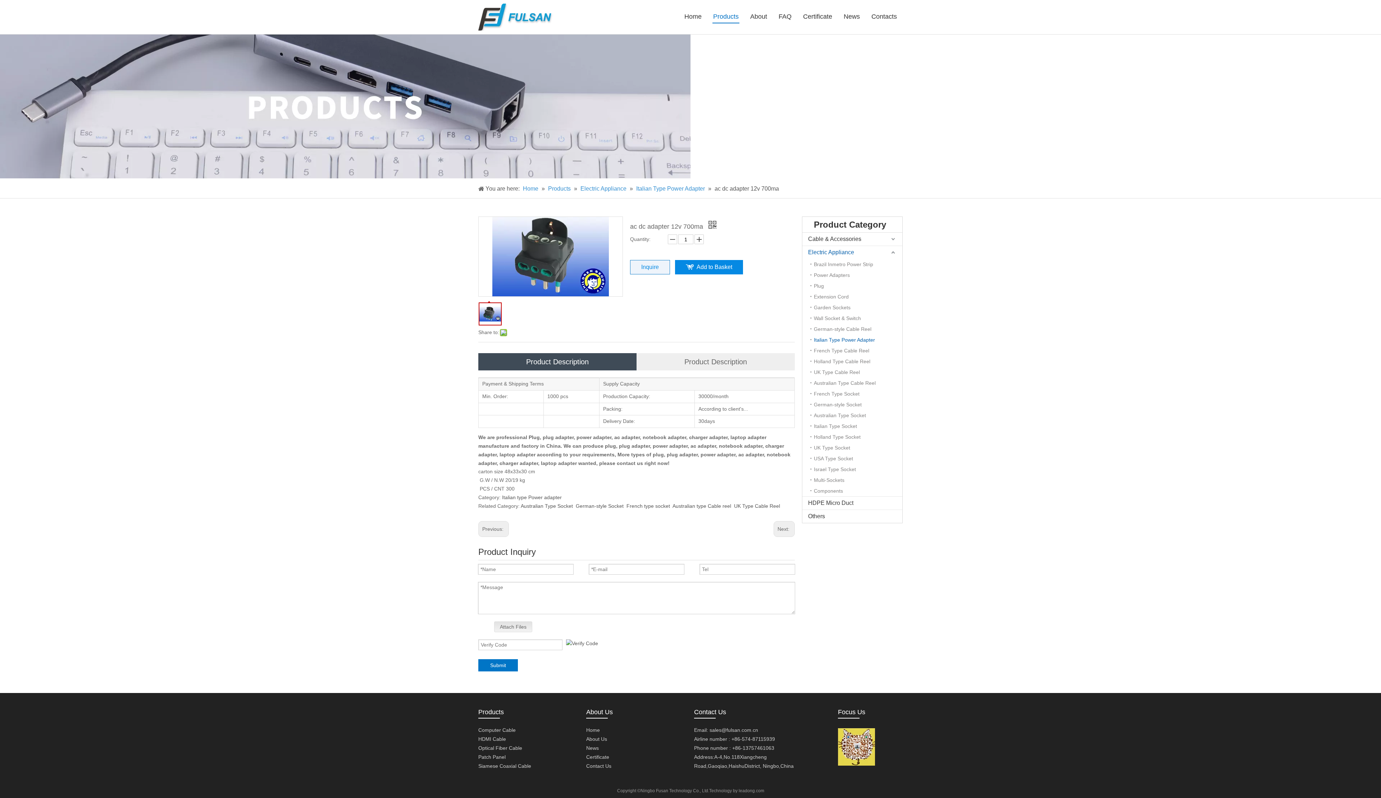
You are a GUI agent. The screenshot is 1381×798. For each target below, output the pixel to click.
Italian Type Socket (835, 426)
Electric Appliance (831, 252)
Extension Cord (831, 297)
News (592, 748)
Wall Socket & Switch (837, 318)
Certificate (597, 757)
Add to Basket (714, 267)
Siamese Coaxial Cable (504, 766)
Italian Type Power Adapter (844, 340)
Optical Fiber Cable (500, 748)
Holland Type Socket (837, 437)
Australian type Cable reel (702, 506)
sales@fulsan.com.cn (734, 730)
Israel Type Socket (835, 469)
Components (828, 491)
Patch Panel (492, 757)
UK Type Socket (832, 448)
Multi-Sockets (829, 480)
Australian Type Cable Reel (845, 383)
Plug (819, 286)
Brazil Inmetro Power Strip (843, 264)
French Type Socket (837, 394)
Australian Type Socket (547, 506)
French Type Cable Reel (841, 351)
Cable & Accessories (834, 239)
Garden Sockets (832, 307)
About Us (596, 739)
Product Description (557, 362)
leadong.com (751, 790)
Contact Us (598, 766)
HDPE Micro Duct (830, 503)
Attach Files (513, 627)
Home (593, 730)
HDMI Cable (492, 739)
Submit (498, 665)
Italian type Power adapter (532, 497)
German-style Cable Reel (842, 329)
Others (816, 516)
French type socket (648, 506)
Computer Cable (497, 730)
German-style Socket (600, 506)
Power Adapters (832, 275)
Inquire (650, 267)
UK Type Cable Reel (757, 506)
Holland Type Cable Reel (842, 361)
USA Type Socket (833, 458)
